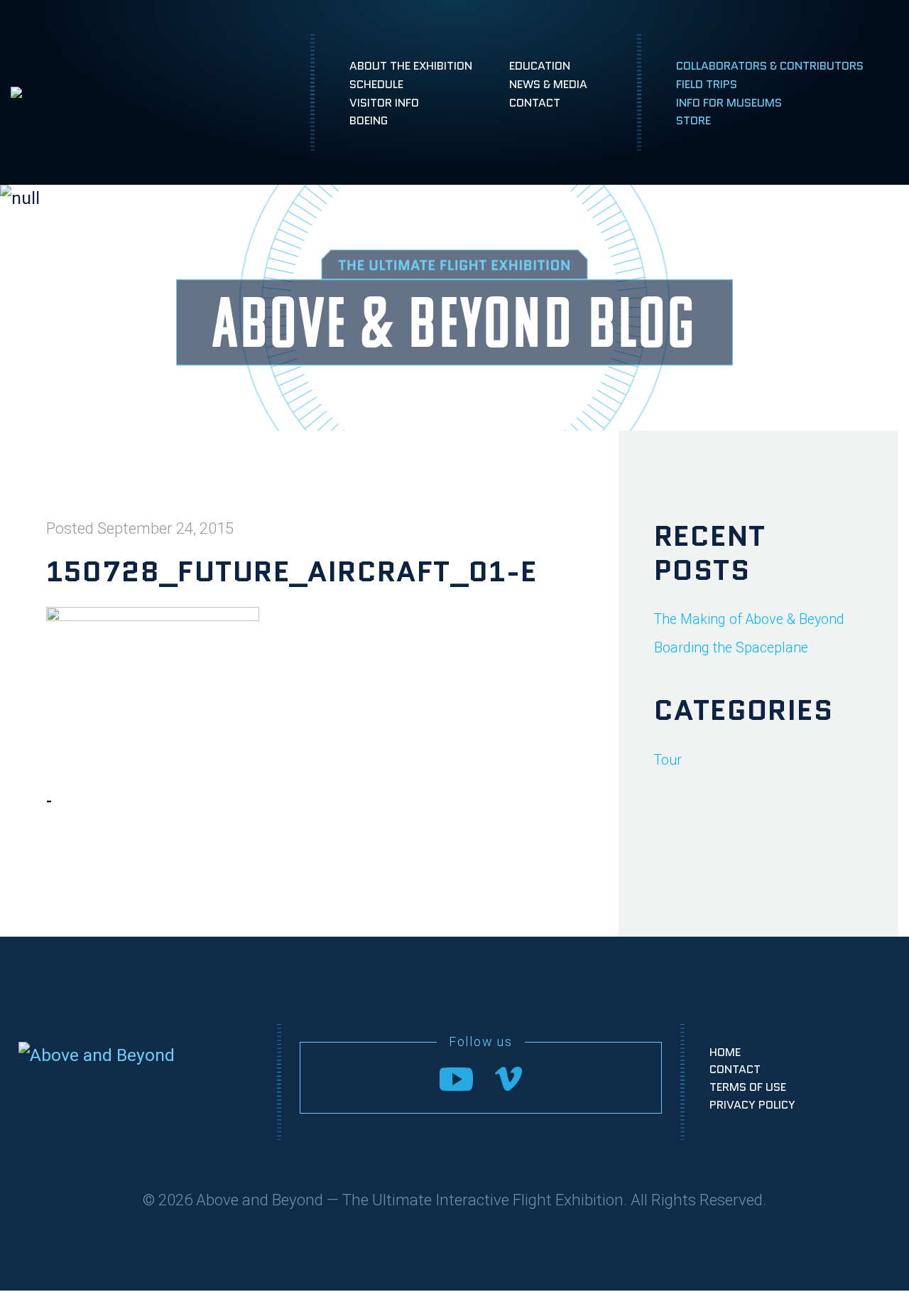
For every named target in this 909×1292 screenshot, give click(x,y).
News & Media (548, 84)
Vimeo (508, 1079)
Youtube (456, 1078)
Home (725, 1052)
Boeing (368, 121)
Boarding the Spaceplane (731, 648)
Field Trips (706, 84)
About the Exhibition (410, 66)
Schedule (376, 84)
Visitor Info (384, 103)
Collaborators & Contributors (770, 66)
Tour (668, 760)
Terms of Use (747, 1087)
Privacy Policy (752, 1105)
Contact (534, 103)
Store (693, 121)
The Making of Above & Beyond (749, 619)
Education (539, 66)
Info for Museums (729, 103)
